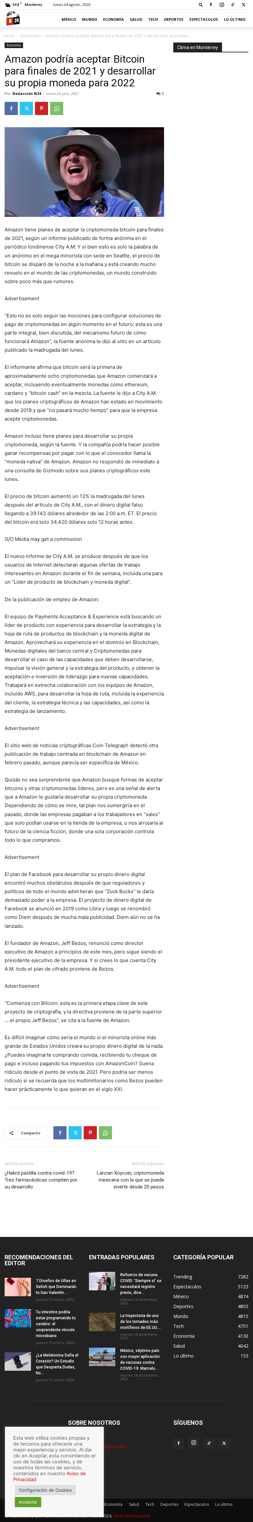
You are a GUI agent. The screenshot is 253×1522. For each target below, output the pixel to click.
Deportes (173, 19)
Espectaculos (203, 19)
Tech (153, 19)
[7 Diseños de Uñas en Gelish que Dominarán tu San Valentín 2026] (18, 1287)
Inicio (9, 36)
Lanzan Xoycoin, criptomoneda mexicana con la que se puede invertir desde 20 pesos (130, 1180)
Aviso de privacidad (132, 1516)
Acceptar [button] (28, 1502)
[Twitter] (243, 4)
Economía (113, 19)
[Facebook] (211, 4)
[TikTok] (233, 4)
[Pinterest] (41, 108)
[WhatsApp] (56, 108)
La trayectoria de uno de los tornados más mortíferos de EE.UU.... (140, 1321)
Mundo (89, 19)
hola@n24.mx (112, 1446)
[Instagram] (222, 4)
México (69, 19)
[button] (201, 4)
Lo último (234, 19)
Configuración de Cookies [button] (45, 1490)
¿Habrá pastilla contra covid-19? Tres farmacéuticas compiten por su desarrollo (41, 1180)
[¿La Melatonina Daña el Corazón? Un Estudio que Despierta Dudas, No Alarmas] (18, 1361)
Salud (136, 19)
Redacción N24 (27, 93)
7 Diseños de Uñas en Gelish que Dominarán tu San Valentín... (56, 1286)
